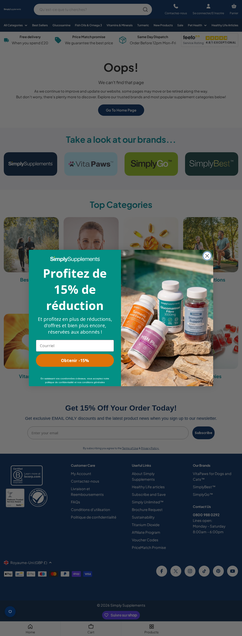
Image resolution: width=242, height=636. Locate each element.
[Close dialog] (207, 256)
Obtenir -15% (75, 360)
